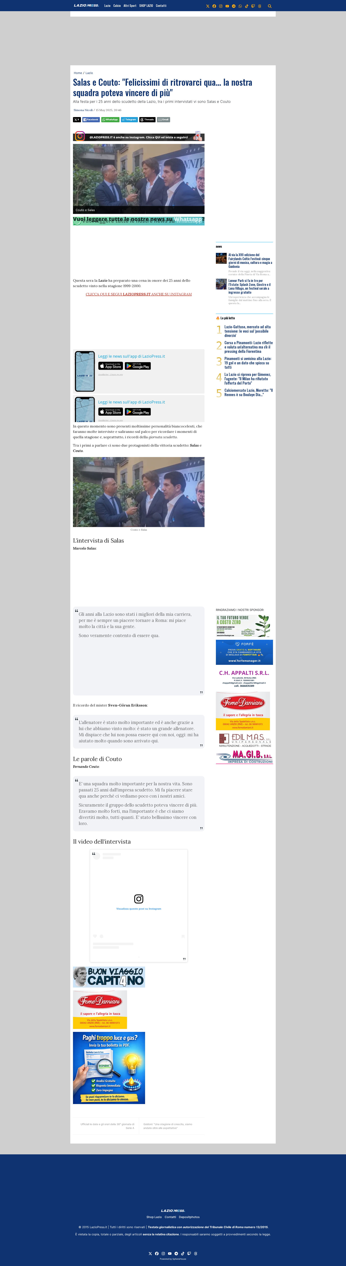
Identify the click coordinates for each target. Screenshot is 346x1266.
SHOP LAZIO (146, 5)
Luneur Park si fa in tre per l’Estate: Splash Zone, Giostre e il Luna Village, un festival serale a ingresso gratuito (249, 286)
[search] (270, 5)
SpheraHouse (179, 1259)
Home (78, 73)
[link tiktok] (246, 5)
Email (165, 119)
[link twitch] (253, 5)
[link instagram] (221, 5)
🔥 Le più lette (225, 317)
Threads (149, 119)
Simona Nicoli (83, 110)
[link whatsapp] (240, 5)
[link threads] (259, 5)
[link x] (208, 5)
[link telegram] (233, 5)
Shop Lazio (154, 1217)
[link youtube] (227, 5)
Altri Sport (130, 5)
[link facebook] (214, 5)
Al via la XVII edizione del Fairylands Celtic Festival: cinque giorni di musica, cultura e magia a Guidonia (250, 260)
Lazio (107, 5)
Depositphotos (189, 1217)
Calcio (117, 5)
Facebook (92, 119)
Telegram (130, 119)
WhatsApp (112, 119)
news (219, 246)
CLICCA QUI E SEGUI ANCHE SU (139, 294)
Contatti (161, 5)
